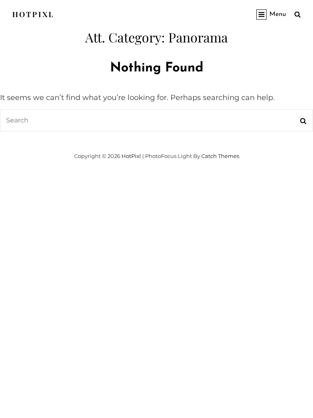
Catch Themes (220, 156)
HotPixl (33, 14)
